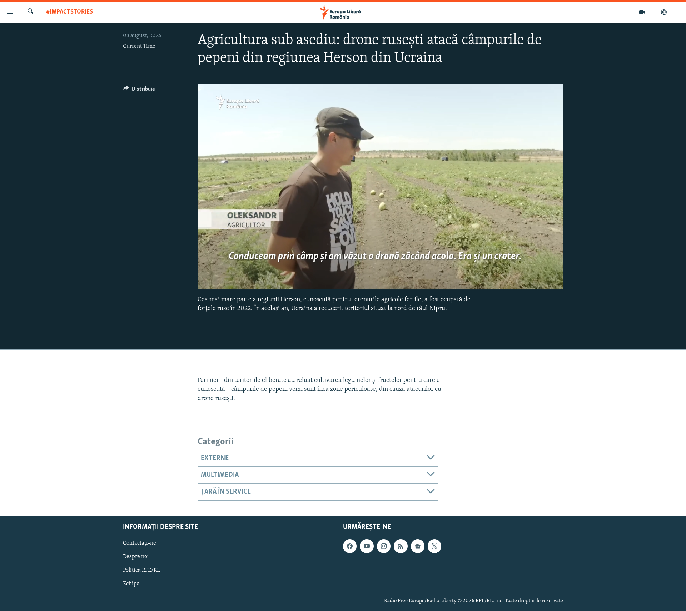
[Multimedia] (642, 12)
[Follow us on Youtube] (366, 546)
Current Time (139, 46)
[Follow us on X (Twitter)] (434, 546)
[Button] (139, 90)
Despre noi (136, 557)
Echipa (131, 584)
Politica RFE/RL (141, 570)
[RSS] (400, 546)
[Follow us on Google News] (417, 546)
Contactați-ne (139, 543)
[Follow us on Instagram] (384, 546)
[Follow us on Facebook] (350, 546)
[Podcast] (664, 12)
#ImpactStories (69, 12)
